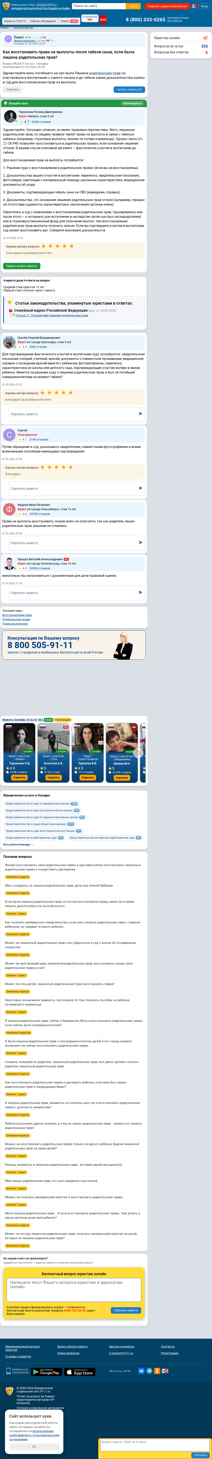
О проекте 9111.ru (121, 1353)
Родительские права (16, 619)
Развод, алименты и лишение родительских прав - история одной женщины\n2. (64, 1165)
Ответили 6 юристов (18, 1032)
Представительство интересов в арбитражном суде (105, 837)
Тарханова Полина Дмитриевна (40, 112)
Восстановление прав (17, 615)
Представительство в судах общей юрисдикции (39, 824)
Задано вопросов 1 (25, 40)
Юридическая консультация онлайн (40, 8)
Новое (69, 21)
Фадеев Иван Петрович (34, 504)
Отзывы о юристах (18, 1356)
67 (206, 37)
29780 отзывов (36, 514)
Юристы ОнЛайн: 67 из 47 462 (23, 719)
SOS (103, 20)
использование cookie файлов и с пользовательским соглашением (34, 1435)
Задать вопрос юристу (21, 266)
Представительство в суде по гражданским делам (41, 803)
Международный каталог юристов (22, 1348)
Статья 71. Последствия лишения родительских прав (52, 315)
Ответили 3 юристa (17, 1114)
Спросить (19, 777)
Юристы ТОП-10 (15, 21)
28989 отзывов (36, 568)
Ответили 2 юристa (17, 877)
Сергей (22, 430)
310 (204, 46)
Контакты (168, 1346)
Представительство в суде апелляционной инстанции (43, 830)
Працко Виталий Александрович (40, 559)
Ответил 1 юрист (16, 913)
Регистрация (62, 719)
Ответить (12, 89)
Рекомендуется (132, 103)
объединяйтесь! (47, 5)
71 (5, 143)
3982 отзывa (35, 346)
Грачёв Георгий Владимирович (39, 337)
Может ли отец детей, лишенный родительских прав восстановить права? (60, 984)
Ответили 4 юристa (17, 991)
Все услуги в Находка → (18, 844)
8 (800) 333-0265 (145, 20)
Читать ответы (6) (129, 89)
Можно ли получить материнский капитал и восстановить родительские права (63, 1197)
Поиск (48, 719)
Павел (19, 37)
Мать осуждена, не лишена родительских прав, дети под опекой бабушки (59, 885)
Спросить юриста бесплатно (167, 6)
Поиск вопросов (68, 1353)
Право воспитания (15, 623)
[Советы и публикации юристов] (6, 6)
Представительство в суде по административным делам (45, 817)
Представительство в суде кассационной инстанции (42, 810)
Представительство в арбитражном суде (34, 837)
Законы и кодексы (121, 1346)
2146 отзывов (35, 439)
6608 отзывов (37, 122)
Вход (204, 6)
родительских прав (105, 73)
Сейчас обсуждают (43, 21)
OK (34, 1446)
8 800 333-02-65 (75, 1310)
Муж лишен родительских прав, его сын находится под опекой (51, 1181)
